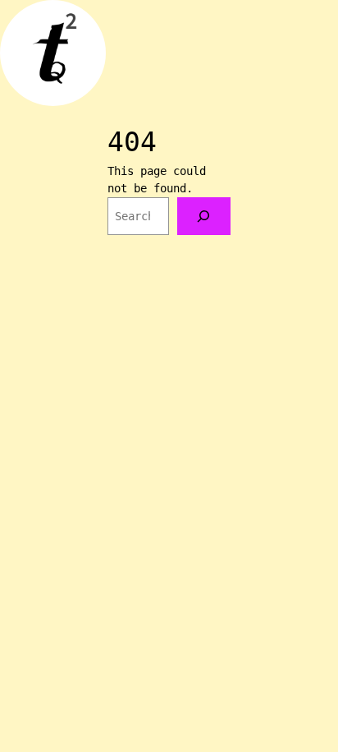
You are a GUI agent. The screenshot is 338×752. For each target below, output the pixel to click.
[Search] (204, 216)
